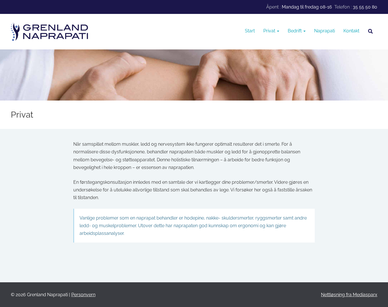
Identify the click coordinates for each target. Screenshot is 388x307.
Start (250, 31)
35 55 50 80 (365, 7)
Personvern (83, 294)
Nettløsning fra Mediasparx (349, 294)
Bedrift (295, 31)
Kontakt (351, 31)
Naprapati (324, 31)
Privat (269, 31)
